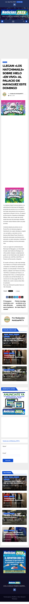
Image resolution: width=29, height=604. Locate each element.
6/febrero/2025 (9, 503)
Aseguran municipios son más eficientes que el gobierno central (8, 305)
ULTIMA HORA (6, 336)
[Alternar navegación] (13, 21)
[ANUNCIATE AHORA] (14, 403)
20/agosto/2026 (9, 485)
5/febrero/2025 (9, 520)
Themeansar (14, 598)
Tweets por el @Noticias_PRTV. (11, 441)
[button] (23, 21)
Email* (4, 453)
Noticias (5, 62)
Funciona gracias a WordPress (10, 596)
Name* (4, 446)
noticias (6, 334)
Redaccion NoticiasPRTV (16, 93)
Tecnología (16, 334)
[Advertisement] (14, 38)
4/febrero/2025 (9, 537)
